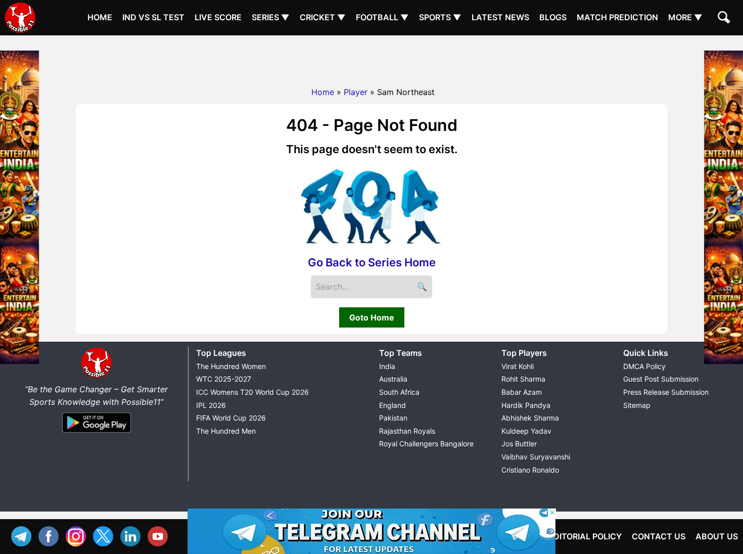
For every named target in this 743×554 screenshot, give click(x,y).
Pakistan (393, 417)
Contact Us (658, 536)
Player (355, 92)
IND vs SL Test (153, 17)
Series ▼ (271, 17)
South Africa (399, 392)
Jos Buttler (519, 443)
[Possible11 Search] (725, 19)
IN (133, 535)
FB (51, 535)
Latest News (500, 17)
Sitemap (637, 405)
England (392, 405)
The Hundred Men (226, 431)
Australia (393, 379)
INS (78, 535)
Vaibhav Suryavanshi (535, 456)
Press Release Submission (666, 392)
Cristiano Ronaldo (530, 470)
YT (160, 535)
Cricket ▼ (323, 17)
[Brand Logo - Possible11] (96, 376)
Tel (23, 535)
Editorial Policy (585, 536)
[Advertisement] (371, 58)
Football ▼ (382, 17)
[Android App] (97, 433)
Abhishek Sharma (530, 417)
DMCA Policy (644, 366)
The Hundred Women (231, 366)
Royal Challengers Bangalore (426, 443)
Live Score (218, 17)
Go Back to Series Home (372, 262)
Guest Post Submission (661, 379)
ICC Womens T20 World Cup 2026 (252, 392)
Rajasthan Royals (407, 431)
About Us (716, 536)
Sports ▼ (440, 17)
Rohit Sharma (523, 379)
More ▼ (685, 17)
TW (105, 535)
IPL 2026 (211, 405)
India (387, 366)
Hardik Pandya (525, 405)
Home (99, 17)
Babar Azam (521, 392)
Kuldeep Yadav (526, 431)
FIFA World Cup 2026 (231, 417)
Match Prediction (617, 17)
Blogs (553, 17)
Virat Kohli (517, 366)
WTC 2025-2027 (223, 379)
